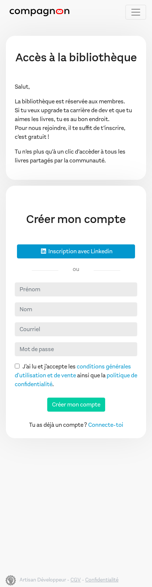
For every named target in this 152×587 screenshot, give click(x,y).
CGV (75, 579)
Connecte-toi (105, 425)
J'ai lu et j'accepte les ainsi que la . (76, 375)
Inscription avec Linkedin (80, 251)
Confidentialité (101, 579)
